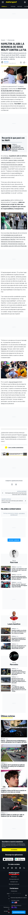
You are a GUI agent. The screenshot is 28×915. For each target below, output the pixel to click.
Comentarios (14, 891)
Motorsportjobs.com (14, 879)
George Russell (13, 382)
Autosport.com (14, 881)
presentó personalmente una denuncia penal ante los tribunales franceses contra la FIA (13, 95)
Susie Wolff (4, 88)
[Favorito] (20, 62)
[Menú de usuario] (24, 2)
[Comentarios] (24, 62)
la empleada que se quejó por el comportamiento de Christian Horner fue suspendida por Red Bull (13, 237)
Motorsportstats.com (14, 884)
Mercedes (4, 349)
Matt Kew (6, 61)
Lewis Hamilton (5, 200)
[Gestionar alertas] (16, 484)
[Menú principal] (3, 2)
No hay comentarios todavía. (14, 514)
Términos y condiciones (9, 907)
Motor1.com (14, 876)
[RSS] (24, 868)
